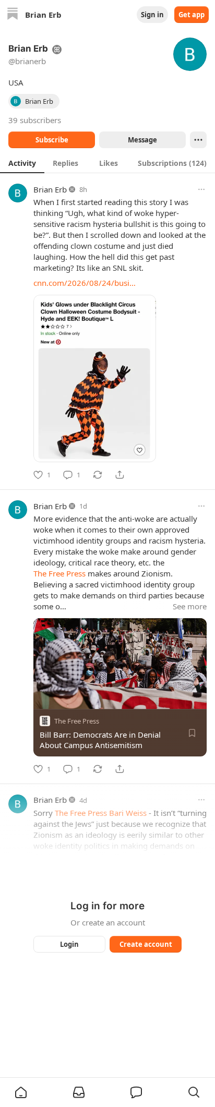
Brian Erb (50, 189)
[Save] (192, 733)
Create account (146, 944)
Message (142, 140)
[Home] (12, 14)
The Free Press (59, 573)
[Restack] (97, 474)
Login (69, 944)
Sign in (152, 14)
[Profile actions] (198, 139)
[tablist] (107, 162)
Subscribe (51, 140)
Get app (191, 14)
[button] (21, 1092)
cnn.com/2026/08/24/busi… (84, 283)
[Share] (119, 474)
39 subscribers (34, 120)
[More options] (201, 189)
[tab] (22, 162)
